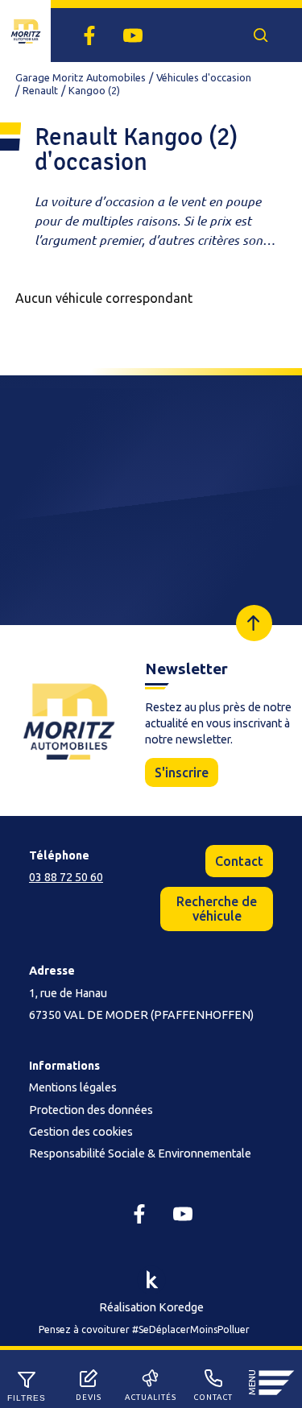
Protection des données (91, 1110)
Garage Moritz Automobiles (80, 77)
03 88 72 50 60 (66, 877)
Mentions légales (73, 1087)
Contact (239, 861)
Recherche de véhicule (216, 908)
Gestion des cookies (81, 1131)
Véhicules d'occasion (203, 77)
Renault (40, 90)
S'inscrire (182, 772)
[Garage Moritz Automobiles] (25, 31)
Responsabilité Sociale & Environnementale (140, 1153)
